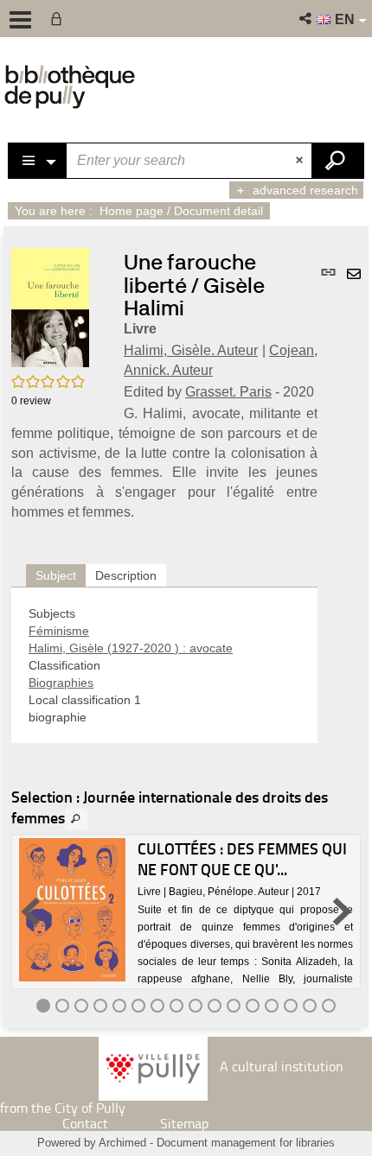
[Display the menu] (20, 20)
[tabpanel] (164, 665)
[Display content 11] (234, 1006)
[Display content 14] (291, 1006)
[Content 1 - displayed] (43, 1006)
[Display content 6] (138, 1006)
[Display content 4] (100, 1006)
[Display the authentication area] (59, 18)
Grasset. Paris (228, 391)
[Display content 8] (176, 1006)
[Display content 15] (310, 1006)
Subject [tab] (55, 575)
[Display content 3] (81, 1006)
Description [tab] (126, 575)
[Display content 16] (329, 1006)
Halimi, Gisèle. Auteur (191, 350)
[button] (307, 18)
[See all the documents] (76, 819)
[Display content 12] (253, 1006)
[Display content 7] (157, 1006)
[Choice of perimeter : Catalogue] (38, 160)
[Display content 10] (214, 1006)
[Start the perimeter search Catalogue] (337, 160)
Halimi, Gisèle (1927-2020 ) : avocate (131, 648)
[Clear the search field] (301, 160)
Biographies (61, 682)
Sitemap (184, 1123)
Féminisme (59, 631)
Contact (85, 1123)
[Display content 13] (272, 1006)
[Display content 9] (195, 1006)
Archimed (122, 1142)
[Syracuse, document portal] (69, 86)
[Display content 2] (62, 1006)
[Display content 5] (119, 1006)
